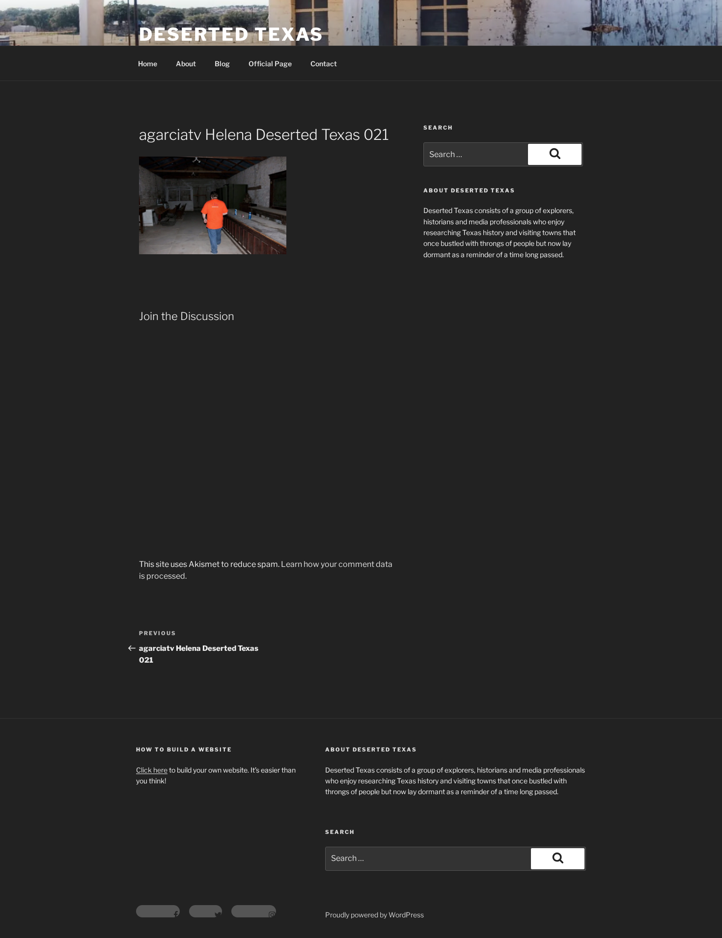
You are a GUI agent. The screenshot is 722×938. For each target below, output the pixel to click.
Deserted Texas (231, 34)
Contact (323, 63)
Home (147, 63)
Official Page (270, 63)
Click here (151, 770)
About (186, 63)
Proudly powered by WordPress (374, 915)
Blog (222, 63)
